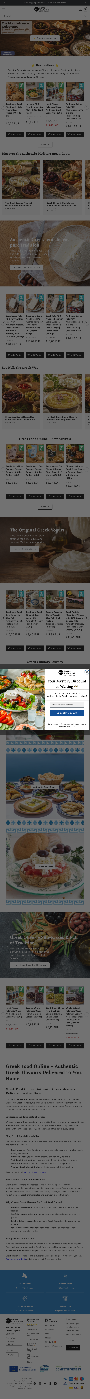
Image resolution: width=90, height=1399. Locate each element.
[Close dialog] (87, 672)
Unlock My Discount (67, 713)
